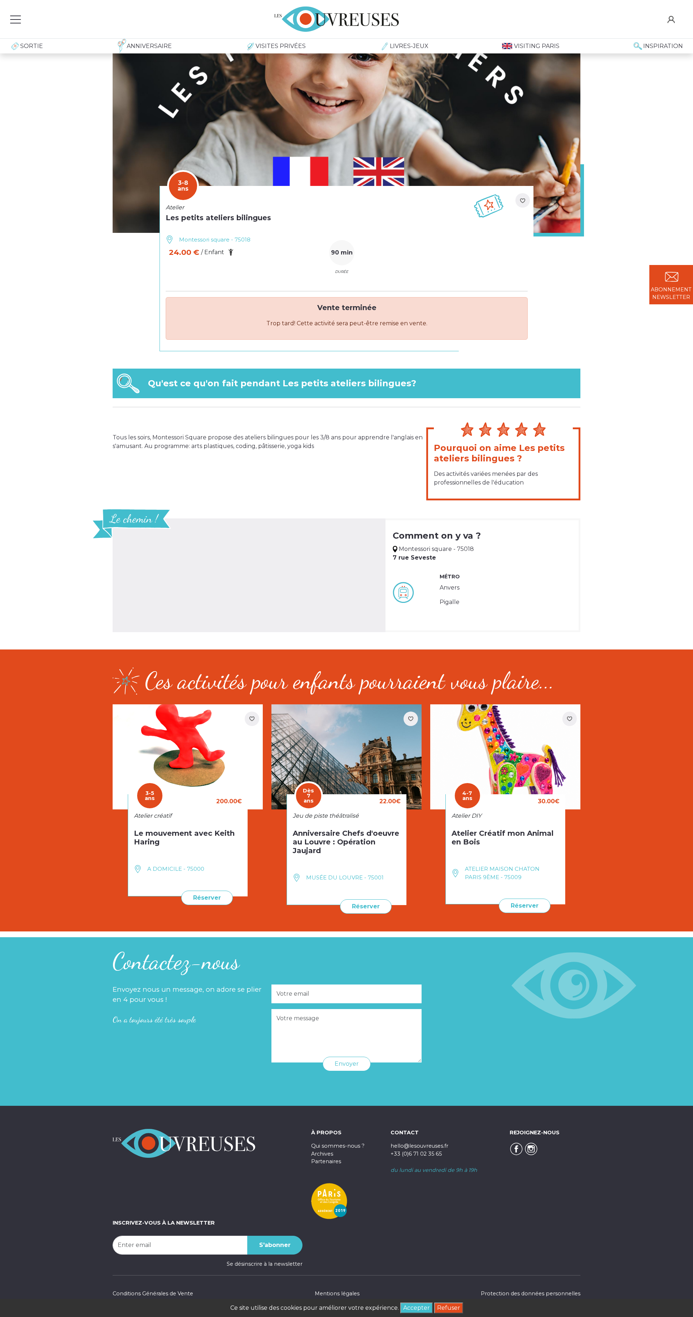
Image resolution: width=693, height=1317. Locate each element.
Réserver (207, 897)
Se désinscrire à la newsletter (264, 1264)
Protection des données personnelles (530, 1293)
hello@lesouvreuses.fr (419, 1146)
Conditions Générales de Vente (153, 1293)
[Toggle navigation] (15, 19)
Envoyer (347, 1063)
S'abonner (275, 1245)
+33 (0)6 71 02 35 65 (416, 1154)
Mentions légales (337, 1293)
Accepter (416, 1307)
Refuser (448, 1307)
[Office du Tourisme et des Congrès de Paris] (329, 1201)
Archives (322, 1154)
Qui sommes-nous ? (338, 1146)
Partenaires (326, 1161)
